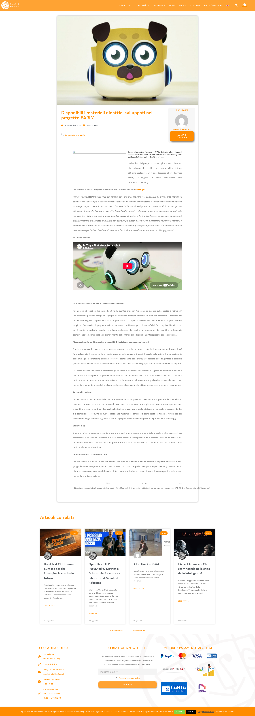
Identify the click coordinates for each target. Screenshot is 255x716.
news (96, 125)
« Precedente (116, 630)
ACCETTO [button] (179, 711)
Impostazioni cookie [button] (225, 711)
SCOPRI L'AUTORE (182, 136)
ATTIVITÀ (142, 5)
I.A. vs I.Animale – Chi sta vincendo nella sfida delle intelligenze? (194, 568)
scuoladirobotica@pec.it (53, 674)
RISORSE (182, 5)
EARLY (90, 125)
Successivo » (139, 630)
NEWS (172, 5)
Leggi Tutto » (49, 606)
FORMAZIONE (125, 5)
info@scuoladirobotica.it (53, 669)
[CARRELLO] (245, 5)
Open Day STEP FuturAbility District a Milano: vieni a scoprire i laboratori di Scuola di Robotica (105, 573)
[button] (236, 5)
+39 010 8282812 (50, 664)
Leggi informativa (206, 711)
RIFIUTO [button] (191, 711)
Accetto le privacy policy (129, 678)
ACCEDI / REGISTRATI (213, 5)
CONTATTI (195, 5)
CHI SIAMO (158, 5)
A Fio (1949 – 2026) (146, 564)
